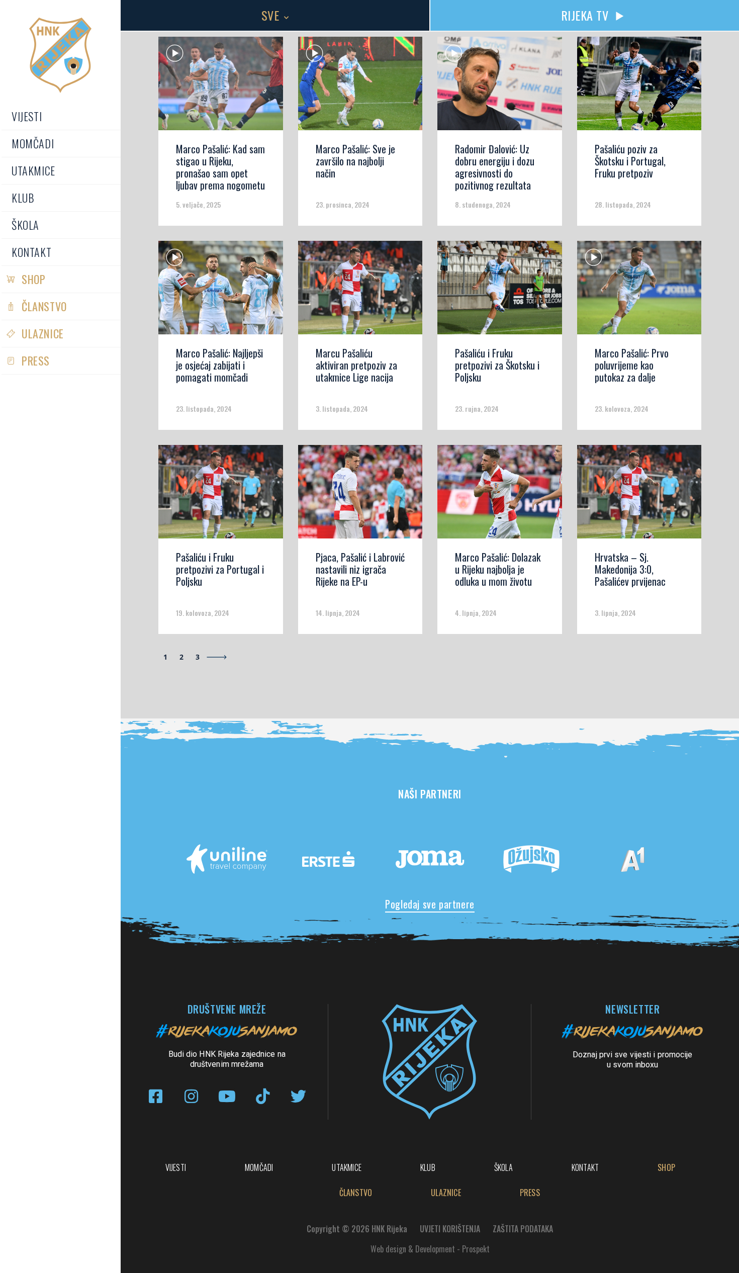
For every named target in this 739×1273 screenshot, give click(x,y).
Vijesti (27, 116)
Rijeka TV (585, 15)
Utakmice (33, 170)
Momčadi (33, 143)
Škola (25, 225)
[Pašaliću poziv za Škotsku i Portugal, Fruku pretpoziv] (639, 87)
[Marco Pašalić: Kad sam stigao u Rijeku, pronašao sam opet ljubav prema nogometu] (220, 87)
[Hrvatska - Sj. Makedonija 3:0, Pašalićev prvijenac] (639, 495)
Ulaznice (43, 333)
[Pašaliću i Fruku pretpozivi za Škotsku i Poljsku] (499, 291)
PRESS (36, 360)
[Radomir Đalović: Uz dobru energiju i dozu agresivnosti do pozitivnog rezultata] (499, 87)
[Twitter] (298, 1096)
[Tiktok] (262, 1096)
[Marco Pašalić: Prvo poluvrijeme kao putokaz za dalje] (639, 291)
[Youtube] (227, 1096)
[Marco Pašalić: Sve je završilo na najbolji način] (360, 87)
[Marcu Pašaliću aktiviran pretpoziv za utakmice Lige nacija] (360, 291)
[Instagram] (191, 1096)
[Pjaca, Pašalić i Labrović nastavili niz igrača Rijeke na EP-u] (360, 495)
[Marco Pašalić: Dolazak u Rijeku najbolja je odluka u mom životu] (499, 495)
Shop (33, 279)
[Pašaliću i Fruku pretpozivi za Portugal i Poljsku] (220, 495)
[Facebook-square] (155, 1096)
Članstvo (44, 306)
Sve (270, 15)
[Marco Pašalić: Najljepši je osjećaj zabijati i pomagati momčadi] (220, 291)
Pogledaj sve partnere (430, 904)
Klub (23, 198)
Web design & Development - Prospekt (430, 1249)
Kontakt (31, 252)
